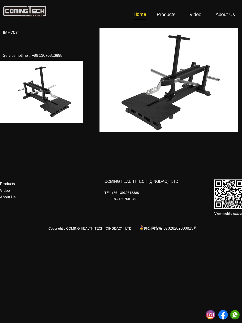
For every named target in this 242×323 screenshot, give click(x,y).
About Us (8, 197)
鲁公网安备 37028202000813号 (170, 228)
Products (7, 184)
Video (5, 190)
